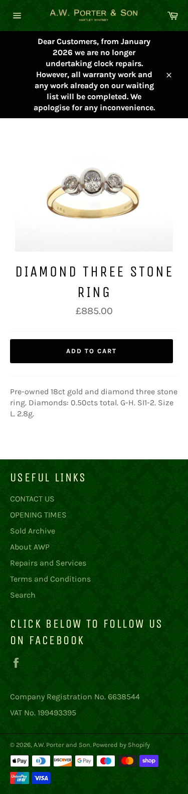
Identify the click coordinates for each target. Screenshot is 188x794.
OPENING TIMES (38, 514)
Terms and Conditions (50, 579)
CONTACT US (32, 498)
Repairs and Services (48, 563)
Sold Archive (32, 531)
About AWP (30, 547)
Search (23, 595)
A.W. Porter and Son (62, 744)
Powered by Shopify (121, 744)
